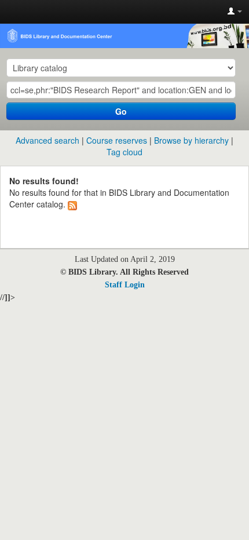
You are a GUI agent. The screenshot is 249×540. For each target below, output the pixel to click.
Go (121, 111)
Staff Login (125, 284)
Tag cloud (124, 152)
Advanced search (47, 140)
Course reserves (116, 140)
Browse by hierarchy (191, 140)
